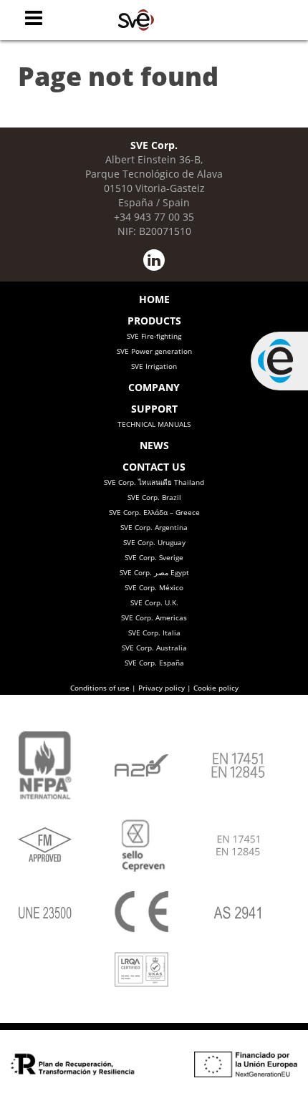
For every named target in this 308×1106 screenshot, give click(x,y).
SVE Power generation (154, 351)
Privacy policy (161, 688)
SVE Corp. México (154, 587)
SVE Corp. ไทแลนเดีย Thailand (154, 482)
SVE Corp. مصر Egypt (154, 572)
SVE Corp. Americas (154, 617)
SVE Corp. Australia (154, 648)
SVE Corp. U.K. (154, 602)
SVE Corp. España (154, 663)
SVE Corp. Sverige (154, 557)
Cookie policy (216, 688)
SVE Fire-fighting (154, 336)
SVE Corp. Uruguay (154, 542)
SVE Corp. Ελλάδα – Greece (154, 512)
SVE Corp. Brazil (154, 497)
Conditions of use (100, 688)
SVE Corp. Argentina (154, 527)
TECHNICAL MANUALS (154, 424)
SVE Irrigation (154, 366)
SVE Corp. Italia (154, 632)
